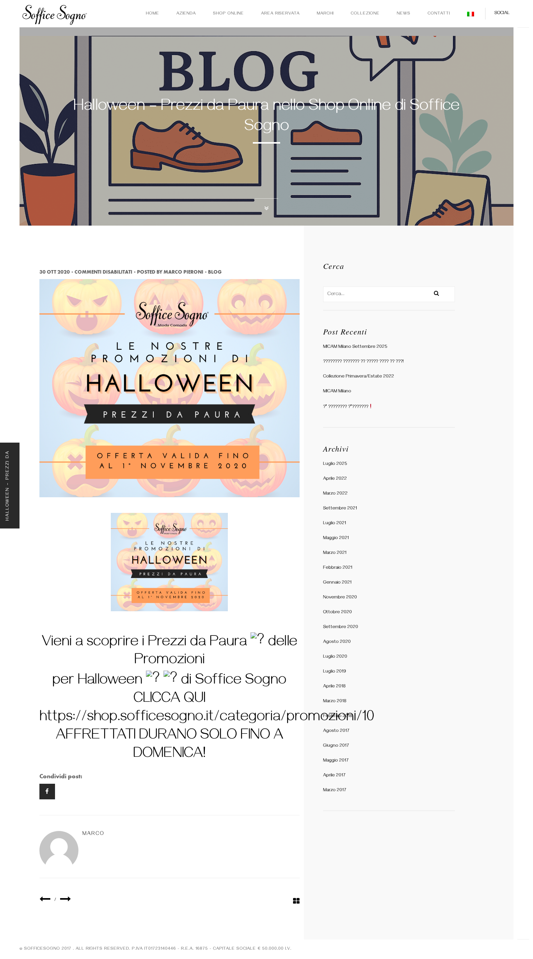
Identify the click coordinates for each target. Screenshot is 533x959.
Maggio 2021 (336, 538)
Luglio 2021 (334, 524)
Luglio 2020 (335, 657)
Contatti (439, 13)
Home (152, 13)
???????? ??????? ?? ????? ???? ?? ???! (363, 362)
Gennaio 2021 (337, 583)
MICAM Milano (337, 392)
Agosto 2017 (336, 731)
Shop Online (228, 13)
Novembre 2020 (340, 598)
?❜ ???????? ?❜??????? (345, 407)
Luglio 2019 (334, 672)
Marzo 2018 (334, 702)
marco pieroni (183, 272)
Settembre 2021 (340, 509)
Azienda (186, 13)
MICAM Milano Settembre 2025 (355, 347)
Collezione (365, 13)
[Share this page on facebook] (47, 791)
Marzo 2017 (334, 791)
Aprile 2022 (335, 479)
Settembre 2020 (340, 627)
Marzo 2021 (334, 553)
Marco (93, 834)
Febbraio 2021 (337, 568)
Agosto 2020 (337, 642)
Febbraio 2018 (337, 716)
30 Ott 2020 (54, 272)
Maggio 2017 (335, 761)
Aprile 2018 (334, 687)
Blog (215, 272)
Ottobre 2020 (337, 613)
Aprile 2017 (334, 776)
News (403, 13)
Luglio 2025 (335, 464)
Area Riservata (280, 13)
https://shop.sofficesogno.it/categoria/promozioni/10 (206, 718)
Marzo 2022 (335, 494)
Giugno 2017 (336, 746)
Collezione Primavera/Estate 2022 (358, 377)
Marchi (325, 13)
